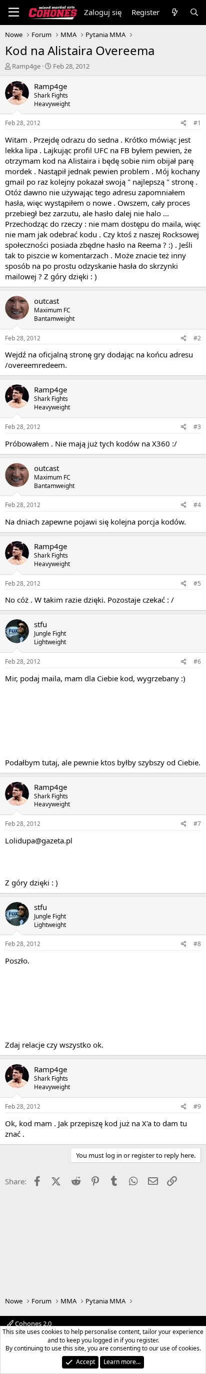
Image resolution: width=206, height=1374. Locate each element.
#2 (197, 338)
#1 (197, 123)
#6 (197, 661)
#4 (197, 505)
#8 (197, 944)
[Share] (184, 123)
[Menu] (14, 12)
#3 (197, 426)
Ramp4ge (26, 66)
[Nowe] (174, 12)
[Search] (194, 12)
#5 (197, 583)
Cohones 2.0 (33, 1323)
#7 (197, 823)
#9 (197, 1106)
